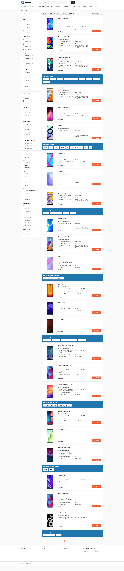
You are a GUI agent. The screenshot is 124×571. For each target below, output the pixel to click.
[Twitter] (86, 559)
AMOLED (45, 469)
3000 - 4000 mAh (29, 58)
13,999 (96, 184)
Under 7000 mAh (82, 339)
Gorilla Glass (28, 225)
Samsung (56, 147)
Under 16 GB (46, 278)
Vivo (67, 147)
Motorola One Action (64, 447)
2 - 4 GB (27, 24)
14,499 (96, 49)
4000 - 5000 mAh (29, 60)
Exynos (27, 115)
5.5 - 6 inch (28, 77)
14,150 (96, 486)
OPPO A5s (61, 319)
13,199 (96, 358)
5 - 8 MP (27, 157)
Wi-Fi (27, 193)
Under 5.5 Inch (53, 405)
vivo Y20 (60, 191)
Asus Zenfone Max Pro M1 (65, 346)
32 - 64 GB (28, 44)
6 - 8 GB (27, 30)
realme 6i (60, 125)
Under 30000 (89, 79)
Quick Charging (28, 220)
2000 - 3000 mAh (29, 55)
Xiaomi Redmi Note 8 (64, 107)
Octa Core (28, 101)
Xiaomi (45, 147)
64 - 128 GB (28, 46)
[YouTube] (88, 559)
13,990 (96, 203)
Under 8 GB (66, 212)
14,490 (96, 525)
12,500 (96, 312)
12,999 (96, 118)
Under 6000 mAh (73, 339)
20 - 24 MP (27, 134)
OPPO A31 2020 (62, 429)
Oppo (72, 147)
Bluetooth (28, 182)
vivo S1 (60, 256)
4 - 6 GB (27, 27)
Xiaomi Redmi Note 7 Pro (65, 385)
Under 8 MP (28, 124)
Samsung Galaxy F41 (64, 37)
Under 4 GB (53, 212)
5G (26, 176)
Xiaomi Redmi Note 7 (64, 493)
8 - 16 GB (27, 39)
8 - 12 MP (27, 126)
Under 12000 (67, 79)
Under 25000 (82, 79)
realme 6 (60, 171)
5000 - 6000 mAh (29, 63)
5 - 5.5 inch (28, 75)
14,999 (96, 69)
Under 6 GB (59, 212)
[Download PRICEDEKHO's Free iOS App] (87, 552)
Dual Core (46, 534)
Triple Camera (28, 145)
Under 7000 (53, 79)
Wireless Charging (29, 222)
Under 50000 (46, 82)
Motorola (77, 147)
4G (26, 173)
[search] (73, 2)
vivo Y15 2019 (62, 302)
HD (26, 231)
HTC (90, 147)
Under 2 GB (46, 212)
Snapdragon (28, 110)
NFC (26, 185)
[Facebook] (84, 559)
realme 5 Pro (61, 475)
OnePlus (62, 147)
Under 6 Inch (61, 405)
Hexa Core (52, 534)
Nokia (86, 147)
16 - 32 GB (28, 41)
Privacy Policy (23, 554)
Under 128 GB (60, 278)
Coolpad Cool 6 (62, 513)
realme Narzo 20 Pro (64, 57)
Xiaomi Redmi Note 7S (64, 365)
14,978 (96, 249)
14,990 (96, 31)
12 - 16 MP (28, 129)
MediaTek (27, 112)
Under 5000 (46, 79)
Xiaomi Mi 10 (62, 219)
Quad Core (58, 534)
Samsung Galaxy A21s (64, 237)
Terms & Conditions (24, 556)
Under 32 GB (53, 278)
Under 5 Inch (46, 405)
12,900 (96, 422)
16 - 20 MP (28, 132)
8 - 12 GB (27, 32)
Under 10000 (60, 79)
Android (27, 199)
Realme (51, 147)
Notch (27, 208)
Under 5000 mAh (65, 339)
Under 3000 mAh (47, 339)
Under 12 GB (73, 212)
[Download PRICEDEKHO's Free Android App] (98, 553)
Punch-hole (28, 206)
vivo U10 (60, 284)
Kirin (26, 117)
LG (81, 147)
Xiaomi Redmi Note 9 (64, 18)
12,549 (96, 440)
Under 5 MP (28, 154)
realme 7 (60, 88)
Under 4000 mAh (56, 339)
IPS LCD (51, 469)
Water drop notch (29, 211)
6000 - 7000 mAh (29, 66)
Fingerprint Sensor (29, 188)
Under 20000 (74, 79)
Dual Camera (28, 143)
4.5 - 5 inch (27, 72)
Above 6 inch (68, 405)
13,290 (96, 138)
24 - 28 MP (27, 137)
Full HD (27, 234)
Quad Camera (28, 148)
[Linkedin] (90, 559)
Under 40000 (96, 79)
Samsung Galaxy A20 (64, 411)
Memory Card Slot (29, 217)
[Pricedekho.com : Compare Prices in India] (27, 2)
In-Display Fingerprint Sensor (31, 190)
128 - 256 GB (28, 49)
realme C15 (61, 153)
